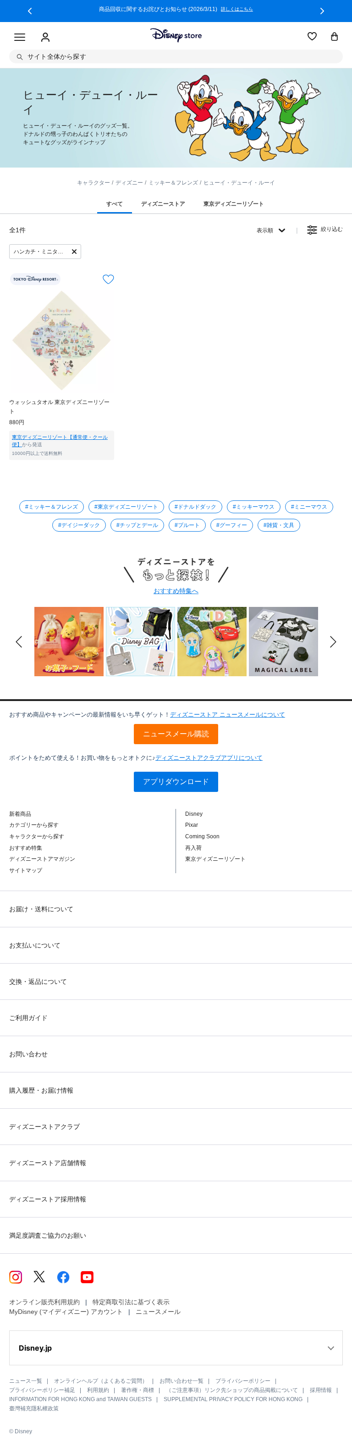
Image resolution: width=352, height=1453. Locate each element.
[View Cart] (334, 37)
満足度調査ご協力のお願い (47, 1235)
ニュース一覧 (25, 1381)
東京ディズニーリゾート (215, 859)
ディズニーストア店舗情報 (47, 1163)
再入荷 (193, 848)
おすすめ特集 (25, 848)
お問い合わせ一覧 (182, 1381)
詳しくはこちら (237, 9)
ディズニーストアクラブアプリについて (209, 757)
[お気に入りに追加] (108, 279)
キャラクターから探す (36, 836)
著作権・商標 (137, 1390)
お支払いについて (34, 945)
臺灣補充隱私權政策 (34, 1408)
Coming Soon (202, 836)
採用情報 (321, 1390)
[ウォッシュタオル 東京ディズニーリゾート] (61, 340)
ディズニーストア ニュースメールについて (227, 714)
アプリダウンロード (176, 781)
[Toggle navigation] (20, 37)
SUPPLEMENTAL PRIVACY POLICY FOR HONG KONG (233, 1399)
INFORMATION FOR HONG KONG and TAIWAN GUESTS (80, 1399)
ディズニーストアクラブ (44, 1126)
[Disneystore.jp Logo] (176, 35)
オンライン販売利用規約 (44, 1302)
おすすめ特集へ (176, 591)
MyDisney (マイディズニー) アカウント (66, 1311)
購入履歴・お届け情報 (41, 1090)
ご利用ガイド (28, 1017)
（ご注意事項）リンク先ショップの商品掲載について (232, 1390)
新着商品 (20, 814)
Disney (194, 814)
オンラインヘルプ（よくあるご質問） (101, 1381)
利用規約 (98, 1390)
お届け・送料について (41, 909)
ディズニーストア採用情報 (47, 1199)
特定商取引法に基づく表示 (131, 1302)
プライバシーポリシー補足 (42, 1390)
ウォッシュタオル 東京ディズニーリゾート (59, 407)
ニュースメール (158, 1311)
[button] (30, 11)
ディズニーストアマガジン (42, 859)
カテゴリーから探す (34, 825)
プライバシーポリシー (242, 1381)
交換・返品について (38, 981)
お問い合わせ (28, 1054)
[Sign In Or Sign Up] (45, 37)
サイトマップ (25, 870)
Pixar (191, 825)
